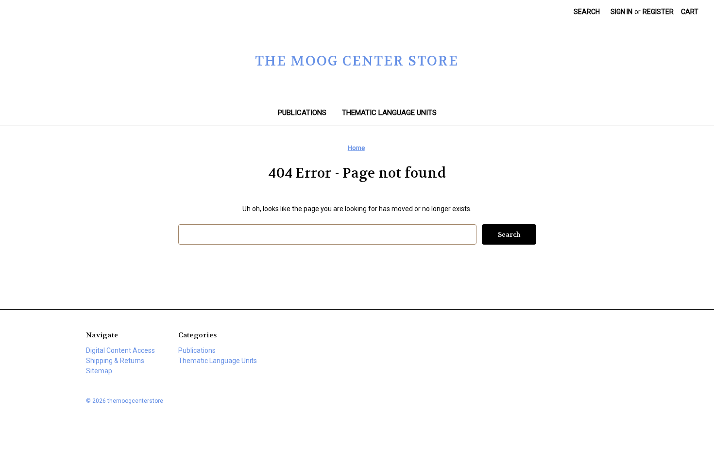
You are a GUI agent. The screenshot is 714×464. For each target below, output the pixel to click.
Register (658, 12)
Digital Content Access (120, 350)
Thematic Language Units (389, 112)
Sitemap (99, 371)
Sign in (621, 12)
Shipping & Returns (115, 361)
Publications (302, 112)
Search (587, 12)
